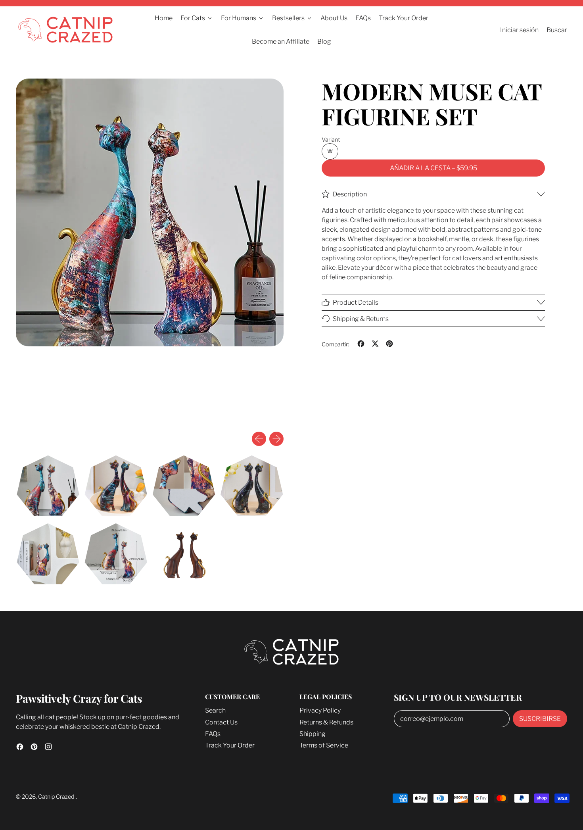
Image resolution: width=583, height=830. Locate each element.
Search (215, 710)
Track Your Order (403, 18)
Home (164, 18)
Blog (324, 41)
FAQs (363, 18)
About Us (333, 18)
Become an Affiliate (280, 41)
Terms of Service (323, 745)
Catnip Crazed (57, 796)
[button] (48, 486)
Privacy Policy (320, 710)
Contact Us (221, 722)
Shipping (312, 734)
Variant (331, 139)
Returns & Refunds (326, 722)
